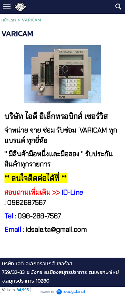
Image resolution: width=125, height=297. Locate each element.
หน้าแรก (8, 20)
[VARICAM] (63, 73)
